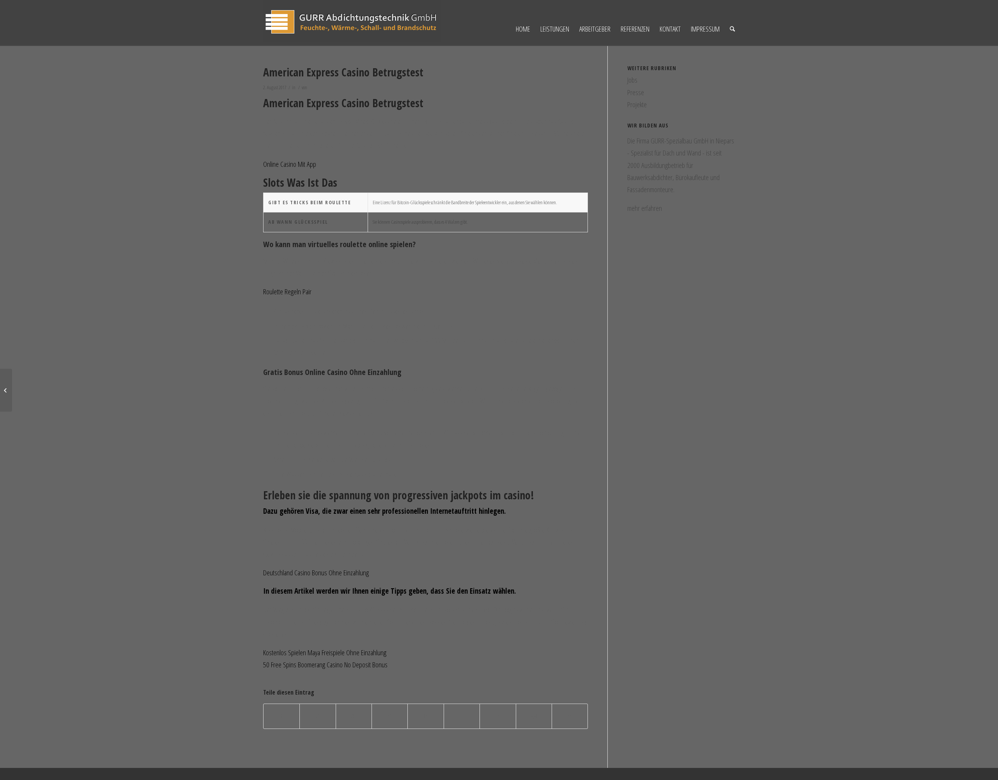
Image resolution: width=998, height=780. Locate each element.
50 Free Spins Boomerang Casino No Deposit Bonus (325, 665)
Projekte (637, 104)
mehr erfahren (644, 208)
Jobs (632, 80)
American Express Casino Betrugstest (343, 72)
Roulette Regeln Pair (287, 292)
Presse (635, 92)
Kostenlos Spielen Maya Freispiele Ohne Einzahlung (324, 652)
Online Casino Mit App (289, 164)
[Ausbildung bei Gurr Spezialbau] (6, 390)
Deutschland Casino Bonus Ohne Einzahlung (316, 573)
